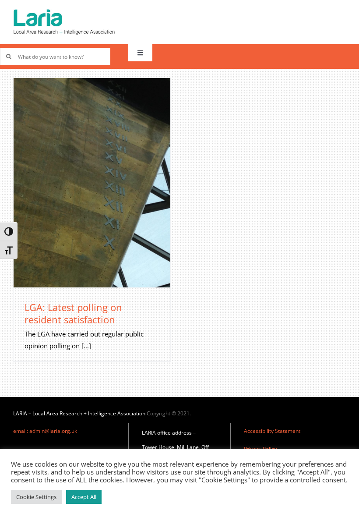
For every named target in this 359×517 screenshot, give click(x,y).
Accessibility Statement (272, 431)
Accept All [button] (83, 497)
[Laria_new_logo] (64, 11)
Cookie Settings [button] (36, 497)
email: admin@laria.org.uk (45, 431)
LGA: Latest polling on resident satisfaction (73, 313)
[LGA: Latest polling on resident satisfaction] (92, 182)
